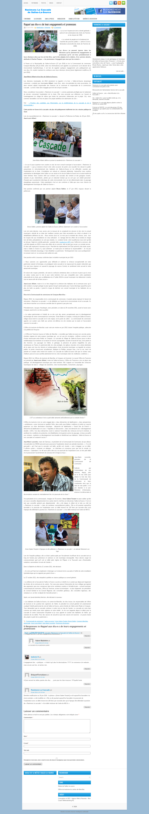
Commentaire (28, 717)
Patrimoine (35, 3)
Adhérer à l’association (90, 19)
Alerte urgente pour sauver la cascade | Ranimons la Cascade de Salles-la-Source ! (52, 633)
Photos (43, 3)
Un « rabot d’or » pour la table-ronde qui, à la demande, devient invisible (106, 98)
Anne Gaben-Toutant (61, 621)
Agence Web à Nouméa (79, 798)
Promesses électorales (62, 623)
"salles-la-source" (49, 621)
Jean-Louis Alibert (36, 623)
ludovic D (35, 657)
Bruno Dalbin (72, 621)
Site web (26, 750)
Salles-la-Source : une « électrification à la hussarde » (105, 93)
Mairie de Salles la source (66, 786)
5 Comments (57, 27)
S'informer (47, 27)
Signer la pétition (74, 19)
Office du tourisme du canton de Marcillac (71, 789)
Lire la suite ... (120, 71)
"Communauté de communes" (35, 621)
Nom (26, 736)
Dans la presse (49, 19)
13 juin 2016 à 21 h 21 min (38, 677)
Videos (51, 3)
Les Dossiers (38, 19)
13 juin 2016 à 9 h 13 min (41, 643)
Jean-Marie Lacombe (48, 623)
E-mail (26, 743)
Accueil (26, 3)
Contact (59, 3)
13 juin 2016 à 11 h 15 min (38, 659)
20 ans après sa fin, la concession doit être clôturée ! (108, 114)
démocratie (27, 623)
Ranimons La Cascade (40, 690)
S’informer (27, 19)
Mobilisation (61, 19)
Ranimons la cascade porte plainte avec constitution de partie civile (105, 85)
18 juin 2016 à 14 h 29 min (38, 692)
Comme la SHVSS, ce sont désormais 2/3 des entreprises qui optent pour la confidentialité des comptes (107, 109)
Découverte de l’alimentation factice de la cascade (108, 90)
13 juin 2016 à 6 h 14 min (37, 632)
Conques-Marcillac (82, 621)
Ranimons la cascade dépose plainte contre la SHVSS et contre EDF (107, 103)
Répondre (87, 636)
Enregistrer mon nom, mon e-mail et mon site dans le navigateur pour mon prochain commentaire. (54, 760)
